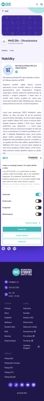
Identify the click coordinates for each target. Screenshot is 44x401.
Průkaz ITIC (8, 368)
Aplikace (8, 322)
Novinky (7, 336)
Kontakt (26, 313)
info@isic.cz (14, 282)
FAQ (6, 331)
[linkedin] (33, 385)
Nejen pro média (30, 327)
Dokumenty (28, 322)
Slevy (6, 313)
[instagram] (10, 385)
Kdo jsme (27, 308)
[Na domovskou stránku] (6, 4)
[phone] (9, 248)
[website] (3, 248)
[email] (14, 248)
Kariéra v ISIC (28, 317)
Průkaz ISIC (8, 358)
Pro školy (27, 341)
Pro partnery (28, 331)
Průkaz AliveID (10, 377)
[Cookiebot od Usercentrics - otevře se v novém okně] (28, 158)
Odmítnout (22, 242)
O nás (12, 50)
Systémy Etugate (26, 346)
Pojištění (7, 317)
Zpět (6, 11)
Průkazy (7, 308)
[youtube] (27, 385)
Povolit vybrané (22, 235)
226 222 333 (14, 287)
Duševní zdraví (10, 341)
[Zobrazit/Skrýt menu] (41, 4)
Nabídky (5, 50)
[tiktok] (16, 385)
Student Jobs (9, 327)
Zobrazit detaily (31, 223)
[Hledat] (37, 4)
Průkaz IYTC (9, 372)
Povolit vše (22, 229)
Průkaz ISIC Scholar (12, 363)
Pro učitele (27, 336)
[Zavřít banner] (41, 158)
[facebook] (22, 385)
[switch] (38, 201)
